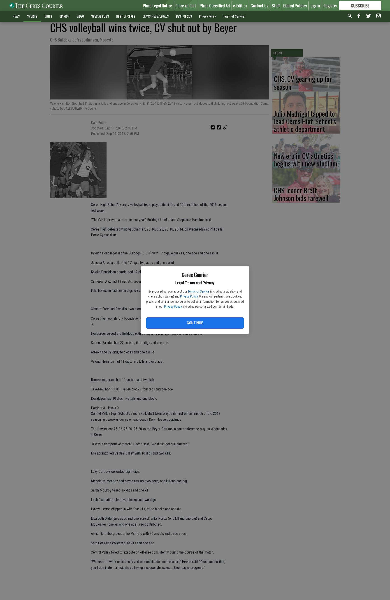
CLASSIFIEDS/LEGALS (155, 16)
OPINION (64, 16)
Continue (195, 323)
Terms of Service (198, 291)
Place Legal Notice (157, 5)
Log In (315, 5)
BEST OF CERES (125, 16)
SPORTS (32, 16)
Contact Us (259, 5)
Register (330, 5)
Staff (276, 5)
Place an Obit (185, 5)
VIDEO (80, 16)
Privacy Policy (189, 296)
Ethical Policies (295, 5)
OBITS (48, 16)
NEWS (16, 16)
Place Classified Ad (215, 5)
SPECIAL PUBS (100, 16)
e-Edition (240, 5)
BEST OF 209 (184, 16)
